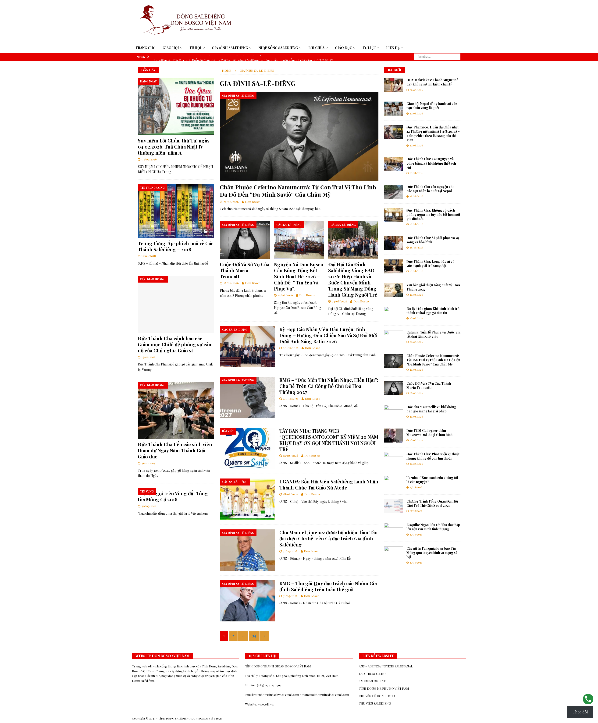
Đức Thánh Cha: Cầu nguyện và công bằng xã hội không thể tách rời (431, 163)
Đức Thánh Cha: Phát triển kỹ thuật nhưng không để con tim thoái (432, 456)
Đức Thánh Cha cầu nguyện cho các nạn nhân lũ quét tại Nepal (430, 188)
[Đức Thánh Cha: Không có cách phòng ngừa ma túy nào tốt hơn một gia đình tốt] (393, 215)
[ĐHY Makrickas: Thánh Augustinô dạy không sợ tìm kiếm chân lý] (393, 85)
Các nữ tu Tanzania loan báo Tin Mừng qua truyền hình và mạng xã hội (432, 552)
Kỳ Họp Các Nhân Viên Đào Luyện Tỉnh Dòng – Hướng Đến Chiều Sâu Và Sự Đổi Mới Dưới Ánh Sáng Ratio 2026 (328, 335)
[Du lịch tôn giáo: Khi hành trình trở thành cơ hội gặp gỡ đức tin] (393, 314)
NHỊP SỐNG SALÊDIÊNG (278, 48)
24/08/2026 (285, 295)
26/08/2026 (231, 202)
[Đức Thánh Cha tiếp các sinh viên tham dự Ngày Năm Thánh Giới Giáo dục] (176, 410)
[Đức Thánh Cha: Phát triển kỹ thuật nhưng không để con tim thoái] (393, 459)
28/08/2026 (416, 173)
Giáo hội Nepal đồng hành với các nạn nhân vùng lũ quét (431, 105)
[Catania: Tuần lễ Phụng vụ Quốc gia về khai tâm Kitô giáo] (393, 337)
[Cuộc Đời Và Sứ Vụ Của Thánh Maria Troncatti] (245, 240)
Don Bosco (252, 202)
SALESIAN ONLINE (372, 681)
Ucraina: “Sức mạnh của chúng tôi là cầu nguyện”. (432, 479)
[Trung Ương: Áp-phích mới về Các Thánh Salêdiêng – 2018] (176, 211)
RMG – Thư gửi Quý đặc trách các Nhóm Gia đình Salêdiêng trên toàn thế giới (328, 586)
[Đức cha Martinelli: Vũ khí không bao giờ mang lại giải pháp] (393, 412)
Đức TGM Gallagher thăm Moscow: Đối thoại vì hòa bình (429, 432)
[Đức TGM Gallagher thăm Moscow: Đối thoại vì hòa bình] (393, 436)
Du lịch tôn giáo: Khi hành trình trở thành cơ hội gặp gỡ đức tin (432, 310)
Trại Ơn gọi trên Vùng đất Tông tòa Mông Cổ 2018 (173, 496)
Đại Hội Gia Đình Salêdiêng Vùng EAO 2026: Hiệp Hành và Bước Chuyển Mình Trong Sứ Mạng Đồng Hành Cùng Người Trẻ (352, 279)
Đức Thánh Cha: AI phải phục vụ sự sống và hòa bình (432, 240)
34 (254, 636)
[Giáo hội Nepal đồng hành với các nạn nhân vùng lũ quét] (393, 109)
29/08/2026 (416, 90)
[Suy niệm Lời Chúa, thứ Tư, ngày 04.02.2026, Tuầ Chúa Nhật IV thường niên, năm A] (176, 106)
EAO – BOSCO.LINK (373, 674)
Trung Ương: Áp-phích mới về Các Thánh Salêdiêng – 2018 (176, 246)
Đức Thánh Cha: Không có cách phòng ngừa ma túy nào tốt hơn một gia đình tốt (433, 214)
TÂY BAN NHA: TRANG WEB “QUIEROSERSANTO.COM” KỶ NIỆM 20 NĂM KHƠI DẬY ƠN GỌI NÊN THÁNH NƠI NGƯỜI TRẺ (328, 440)
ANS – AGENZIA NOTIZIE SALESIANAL (386, 666)
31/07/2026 (290, 551)
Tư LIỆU (369, 48)
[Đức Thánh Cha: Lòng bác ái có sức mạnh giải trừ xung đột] (393, 266)
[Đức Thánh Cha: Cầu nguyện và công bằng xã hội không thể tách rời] (393, 164)
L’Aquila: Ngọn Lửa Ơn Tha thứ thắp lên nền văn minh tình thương (433, 527)
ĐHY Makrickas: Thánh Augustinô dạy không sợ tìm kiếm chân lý (432, 82)
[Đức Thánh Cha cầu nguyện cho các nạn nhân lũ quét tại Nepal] (393, 192)
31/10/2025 (149, 463)
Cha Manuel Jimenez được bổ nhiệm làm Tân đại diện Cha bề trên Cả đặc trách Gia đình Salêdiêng (328, 538)
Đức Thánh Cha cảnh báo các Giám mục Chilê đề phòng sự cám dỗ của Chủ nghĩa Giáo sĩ (175, 344)
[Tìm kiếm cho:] (437, 56)
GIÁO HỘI (171, 48)
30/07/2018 (149, 506)
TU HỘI (195, 48)
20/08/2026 (291, 348)
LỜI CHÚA (316, 48)
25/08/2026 (416, 487)
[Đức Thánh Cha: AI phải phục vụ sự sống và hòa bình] (393, 243)
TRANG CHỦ (145, 48)
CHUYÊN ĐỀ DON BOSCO (377, 696)
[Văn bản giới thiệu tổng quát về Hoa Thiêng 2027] (393, 290)
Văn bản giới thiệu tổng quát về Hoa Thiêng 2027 (433, 287)
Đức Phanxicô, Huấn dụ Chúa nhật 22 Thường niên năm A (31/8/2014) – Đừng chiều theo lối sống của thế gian (433, 133)
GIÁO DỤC (343, 48)
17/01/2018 (149, 357)
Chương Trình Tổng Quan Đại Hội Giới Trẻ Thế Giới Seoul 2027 (432, 503)
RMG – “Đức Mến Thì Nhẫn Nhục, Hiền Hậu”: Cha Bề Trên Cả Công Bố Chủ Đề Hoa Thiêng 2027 (328, 386)
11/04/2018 (149, 256)
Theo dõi (580, 711)
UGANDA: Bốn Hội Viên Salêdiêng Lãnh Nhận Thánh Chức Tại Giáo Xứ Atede (328, 484)
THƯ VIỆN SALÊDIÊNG (375, 703)
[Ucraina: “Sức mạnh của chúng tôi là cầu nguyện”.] (393, 483)
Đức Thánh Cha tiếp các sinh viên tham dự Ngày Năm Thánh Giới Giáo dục (175, 450)
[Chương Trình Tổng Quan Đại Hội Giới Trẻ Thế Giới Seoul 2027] (393, 506)
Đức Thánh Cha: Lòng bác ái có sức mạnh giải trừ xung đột (430, 263)
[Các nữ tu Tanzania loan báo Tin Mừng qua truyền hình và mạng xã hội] (393, 553)
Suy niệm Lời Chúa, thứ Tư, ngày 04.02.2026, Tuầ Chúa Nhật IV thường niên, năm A (173, 146)
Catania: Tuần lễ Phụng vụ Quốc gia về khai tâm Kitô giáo (433, 334)
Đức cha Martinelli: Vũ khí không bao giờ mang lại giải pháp (431, 409)
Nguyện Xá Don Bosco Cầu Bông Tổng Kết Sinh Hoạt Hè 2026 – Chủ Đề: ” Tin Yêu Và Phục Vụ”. (298, 276)
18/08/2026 (290, 455)
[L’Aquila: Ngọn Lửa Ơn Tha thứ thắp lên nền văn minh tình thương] (393, 530)
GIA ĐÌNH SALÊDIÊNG (230, 48)
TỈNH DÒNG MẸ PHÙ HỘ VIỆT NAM (384, 688)
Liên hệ (393, 48)
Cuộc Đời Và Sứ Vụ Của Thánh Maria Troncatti (244, 270)
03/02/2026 (149, 159)
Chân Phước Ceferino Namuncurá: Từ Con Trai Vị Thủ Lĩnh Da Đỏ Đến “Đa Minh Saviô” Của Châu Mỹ (298, 190)
